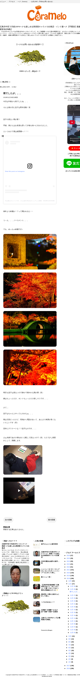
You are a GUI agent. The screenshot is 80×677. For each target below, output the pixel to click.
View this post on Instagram (14, 171)
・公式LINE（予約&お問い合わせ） (42, 1)
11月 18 (73, 612)
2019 (68, 575)
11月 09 (73, 624)
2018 (68, 578)
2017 (68, 665)
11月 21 (73, 604)
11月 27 (73, 595)
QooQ (50, 676)
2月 (69, 659)
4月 (69, 653)
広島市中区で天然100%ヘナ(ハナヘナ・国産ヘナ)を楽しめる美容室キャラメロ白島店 (15, 546)
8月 (69, 642)
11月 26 (73, 598)
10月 (70, 636)
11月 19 (73, 609)
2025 (68, 558)
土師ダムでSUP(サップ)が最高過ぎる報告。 (50, 618)
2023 (68, 564)
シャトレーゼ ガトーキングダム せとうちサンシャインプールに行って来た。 (50, 570)
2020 (68, 573)
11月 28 (73, 589)
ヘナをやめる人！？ (48, 602)
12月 (70, 581)
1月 (69, 662)
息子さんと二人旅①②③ (49, 544)
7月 (69, 645)
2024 (68, 561)
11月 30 (73, 586)
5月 (69, 650)
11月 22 (73, 601)
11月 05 (73, 630)
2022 (68, 567)
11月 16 (73, 615)
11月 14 (73, 618)
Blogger (50, 630)
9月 (69, 639)
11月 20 (73, 607)
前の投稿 (51, 520)
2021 (68, 570)
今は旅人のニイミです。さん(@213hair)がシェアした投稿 (23, 201)
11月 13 (73, 621)
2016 (68, 668)
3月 (69, 656)
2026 (68, 555)
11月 (70, 584)
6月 (69, 647)
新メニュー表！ (46, 577)
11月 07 (73, 627)
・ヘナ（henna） (22, 1)
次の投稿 (8, 520)
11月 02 (73, 632)
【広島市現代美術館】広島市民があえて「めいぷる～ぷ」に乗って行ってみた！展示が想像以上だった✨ (50, 587)
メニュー (3, 1)
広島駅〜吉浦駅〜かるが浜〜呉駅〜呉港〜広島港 (49, 610)
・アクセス (11, 1)
